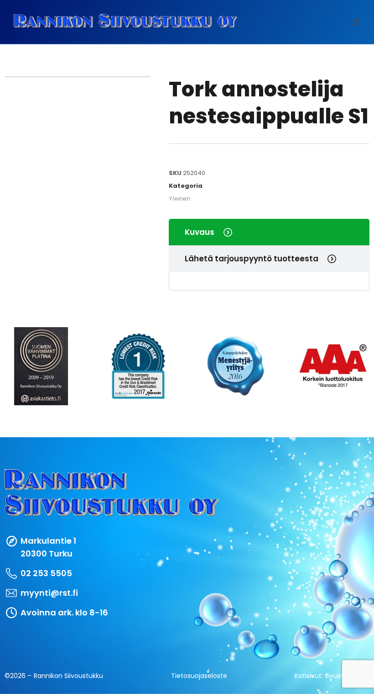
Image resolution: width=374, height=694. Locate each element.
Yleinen (179, 198)
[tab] (269, 232)
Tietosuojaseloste (199, 675)
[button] (356, 22)
